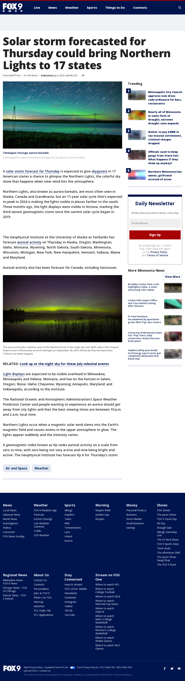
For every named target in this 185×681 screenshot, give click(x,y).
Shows (162, 505)
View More (172, 277)
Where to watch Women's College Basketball (105, 630)
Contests (39, 584)
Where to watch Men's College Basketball (104, 619)
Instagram (70, 602)
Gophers (69, 514)
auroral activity (29, 242)
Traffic (37, 531)
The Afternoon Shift (168, 552)
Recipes (99, 519)
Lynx (67, 532)
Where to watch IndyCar (104, 610)
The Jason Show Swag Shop (166, 558)
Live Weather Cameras (41, 525)
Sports (69, 505)
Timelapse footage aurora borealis (26, 153)
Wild (66, 523)
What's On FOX (42, 597)
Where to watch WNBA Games (104, 639)
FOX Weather (41, 535)
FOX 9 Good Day (167, 519)
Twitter (68, 606)
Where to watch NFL (107, 584)
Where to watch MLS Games (107, 647)
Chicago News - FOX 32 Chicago (15, 589)
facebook (165, 668)
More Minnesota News (146, 270)
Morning (102, 505)
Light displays (14, 374)
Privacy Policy (158, 252)
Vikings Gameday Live (167, 533)
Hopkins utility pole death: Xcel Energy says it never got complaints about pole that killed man (144, 354)
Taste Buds (163, 548)
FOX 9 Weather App (45, 510)
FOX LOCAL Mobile (75, 589)
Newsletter (70, 593)
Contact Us (40, 580)
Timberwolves (72, 527)
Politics (7, 527)
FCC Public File (42, 610)
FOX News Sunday (13, 536)
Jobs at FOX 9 (42, 593)
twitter (172, 668)
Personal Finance (136, 510)
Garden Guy (102, 514)
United (68, 536)
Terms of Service (157, 255)
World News (10, 519)
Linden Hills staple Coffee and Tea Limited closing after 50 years (142, 303)
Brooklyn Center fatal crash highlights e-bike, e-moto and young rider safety (143, 286)
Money (131, 505)
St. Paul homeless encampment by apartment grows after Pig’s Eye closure (144, 319)
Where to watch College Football (104, 590)
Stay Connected (73, 577)
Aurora (68, 540)
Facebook (70, 597)
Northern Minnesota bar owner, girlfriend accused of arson (165, 175)
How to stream (73, 584)
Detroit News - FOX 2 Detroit (14, 597)
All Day (161, 523)
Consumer (9, 532)
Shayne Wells (103, 510)
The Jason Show (166, 514)
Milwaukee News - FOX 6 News (13, 581)
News (7, 505)
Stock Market (134, 519)
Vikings (68, 510)
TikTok (68, 610)
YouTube (69, 615)
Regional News (15, 575)
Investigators (10, 523)
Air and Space (31, 75)
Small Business (135, 523)
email (179, 668)
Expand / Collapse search (180, 7)
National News (11, 514)
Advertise (39, 606)
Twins (67, 519)
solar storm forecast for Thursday (33, 171)
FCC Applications (43, 615)
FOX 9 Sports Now (168, 544)
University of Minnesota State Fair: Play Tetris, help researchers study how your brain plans (145, 337)
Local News (10, 510)
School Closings (43, 519)
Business (131, 514)
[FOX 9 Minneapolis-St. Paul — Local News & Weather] (15, 7)
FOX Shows (163, 510)
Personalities (41, 589)
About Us (41, 575)
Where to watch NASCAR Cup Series (106, 602)
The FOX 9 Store (166, 564)
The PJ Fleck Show (167, 539)
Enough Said (164, 527)
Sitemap (38, 602)
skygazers (99, 171)
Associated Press (11, 75)
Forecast (39, 514)
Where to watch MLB (107, 596)
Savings (130, 527)
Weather (42, 468)
